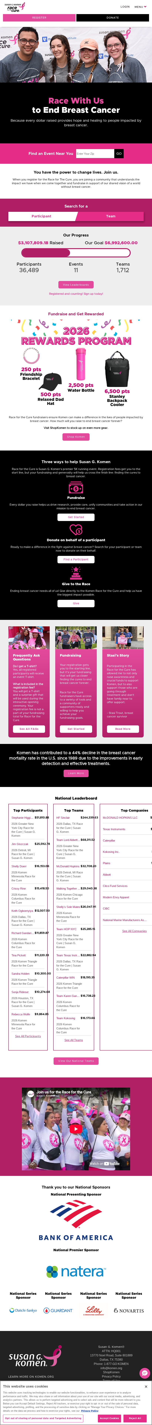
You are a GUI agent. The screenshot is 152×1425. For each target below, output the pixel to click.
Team (110, 216)
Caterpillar (109, 840)
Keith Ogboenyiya (22, 910)
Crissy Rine (18, 888)
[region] (76, 1403)
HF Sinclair (63, 817)
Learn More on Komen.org (31, 1376)
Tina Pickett (18, 955)
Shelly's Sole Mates (68, 906)
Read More (122, 729)
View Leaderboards (76, 284)
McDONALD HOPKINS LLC (120, 817)
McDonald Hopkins (68, 866)
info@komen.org (111, 1368)
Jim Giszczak (19, 844)
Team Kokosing (65, 1018)
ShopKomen (111, 1372)
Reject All (135, 1418)
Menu (139, 7)
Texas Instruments (114, 829)
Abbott (107, 874)
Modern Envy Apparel (116, 897)
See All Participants (28, 1036)
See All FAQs (29, 729)
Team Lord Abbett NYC (68, 839)
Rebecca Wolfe (20, 1014)
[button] (144, 1373)
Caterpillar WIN (65, 977)
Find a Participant (76, 559)
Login (125, 7)
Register (39, 18)
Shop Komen (76, 437)
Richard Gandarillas (23, 933)
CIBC (106, 908)
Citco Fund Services (115, 885)
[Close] (146, 1387)
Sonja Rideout (19, 992)
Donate (113, 18)
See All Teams (74, 1040)
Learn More (76, 773)
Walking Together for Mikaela (68, 888)
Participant (41, 216)
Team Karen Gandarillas (68, 995)
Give (76, 603)
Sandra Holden (20, 973)
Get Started (76, 517)
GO (119, 153)
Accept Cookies (109, 1418)
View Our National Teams (76, 1061)
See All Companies (134, 931)
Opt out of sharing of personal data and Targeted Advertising (43, 1418)
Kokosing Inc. (111, 851)
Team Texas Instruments (68, 955)
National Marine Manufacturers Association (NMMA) (125, 920)
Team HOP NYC (66, 929)
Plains (106, 863)
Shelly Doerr (19, 866)
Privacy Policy (111, 1376)
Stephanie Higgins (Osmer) (23, 817)
